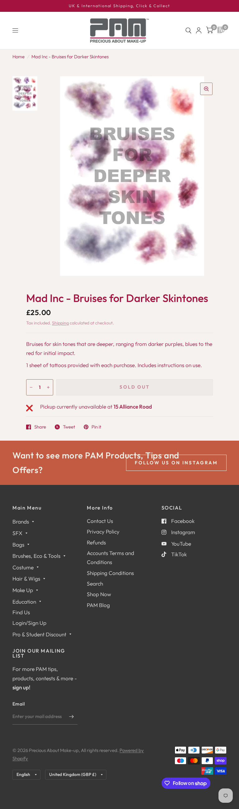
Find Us (21, 612)
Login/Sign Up (29, 623)
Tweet (69, 426)
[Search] (188, 30)
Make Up (22, 590)
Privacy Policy (103, 531)
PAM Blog (98, 605)
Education (24, 601)
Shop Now (99, 594)
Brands (20, 521)
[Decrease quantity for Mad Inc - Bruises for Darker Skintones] (31, 387)
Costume (23, 567)
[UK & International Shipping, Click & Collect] (119, 5)
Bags (18, 544)
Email (18, 704)
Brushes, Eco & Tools (36, 556)
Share (40, 426)
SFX (17, 533)
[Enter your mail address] (71, 716)
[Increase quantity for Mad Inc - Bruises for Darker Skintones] (48, 387)
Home (18, 57)
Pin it (96, 426)
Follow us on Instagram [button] (176, 463)
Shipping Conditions (110, 573)
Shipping (60, 323)
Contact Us (100, 521)
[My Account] (199, 30)
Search (95, 583)
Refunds (96, 542)
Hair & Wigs (26, 578)
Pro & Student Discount (39, 634)
